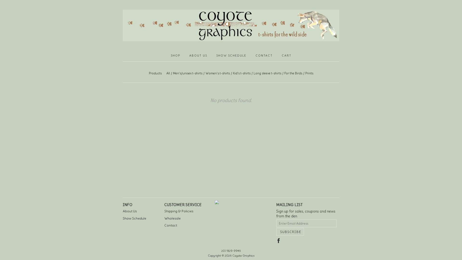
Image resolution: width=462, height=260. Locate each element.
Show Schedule (231, 55)
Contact (264, 55)
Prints (309, 73)
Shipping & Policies (178, 211)
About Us (198, 55)
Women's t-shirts (217, 73)
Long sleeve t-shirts (267, 73)
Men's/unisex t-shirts (187, 73)
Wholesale (172, 218)
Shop (175, 55)
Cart (286, 55)
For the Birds (293, 73)
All (168, 73)
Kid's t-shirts (241, 73)
